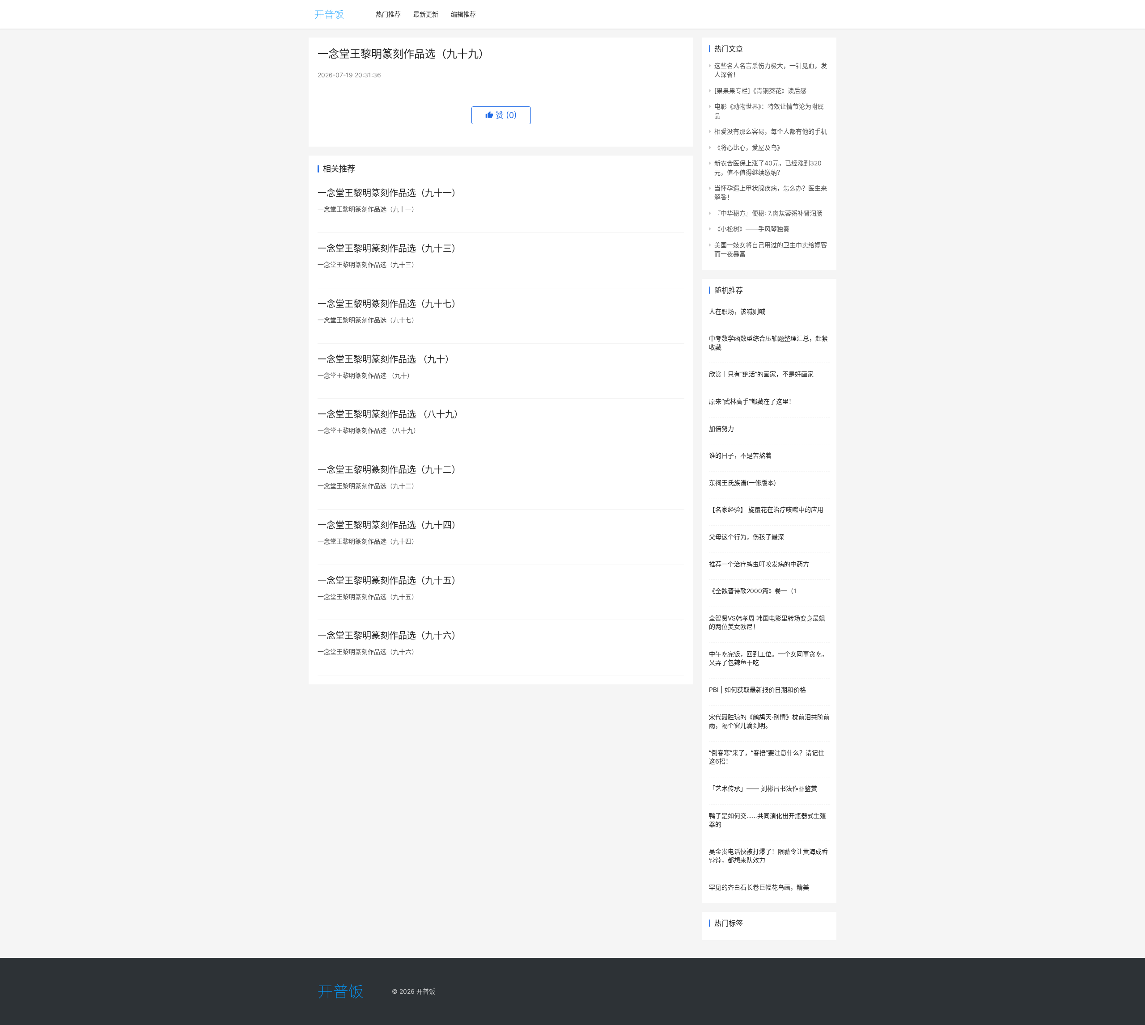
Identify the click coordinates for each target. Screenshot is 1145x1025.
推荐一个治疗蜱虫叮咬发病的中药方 (759, 564)
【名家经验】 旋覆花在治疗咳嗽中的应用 (766, 509)
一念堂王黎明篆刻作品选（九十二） (389, 469)
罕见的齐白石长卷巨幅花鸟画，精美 (759, 887)
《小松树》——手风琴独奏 (751, 228)
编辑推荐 (463, 14)
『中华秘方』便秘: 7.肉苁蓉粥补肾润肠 (768, 213)
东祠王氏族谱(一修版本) (742, 482)
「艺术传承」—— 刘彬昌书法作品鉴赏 (763, 788)
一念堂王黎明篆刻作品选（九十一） (389, 193)
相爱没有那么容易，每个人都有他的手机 (770, 131)
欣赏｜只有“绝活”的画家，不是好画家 (761, 374)
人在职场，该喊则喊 (737, 311)
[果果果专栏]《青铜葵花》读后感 (760, 90)
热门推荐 (388, 14)
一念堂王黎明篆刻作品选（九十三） (389, 248)
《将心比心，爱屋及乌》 (748, 147)
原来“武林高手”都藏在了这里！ (752, 401)
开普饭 (425, 991)
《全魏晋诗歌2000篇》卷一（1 (753, 591)
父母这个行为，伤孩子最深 (746, 536)
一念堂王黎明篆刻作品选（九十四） (389, 525)
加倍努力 (721, 428)
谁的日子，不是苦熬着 (740, 455)
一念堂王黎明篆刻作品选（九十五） (389, 580)
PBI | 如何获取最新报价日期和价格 (757, 689)
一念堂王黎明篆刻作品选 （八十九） (390, 414)
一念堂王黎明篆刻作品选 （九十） (386, 359)
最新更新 (425, 14)
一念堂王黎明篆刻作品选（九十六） (389, 635)
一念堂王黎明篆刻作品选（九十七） (389, 304)
